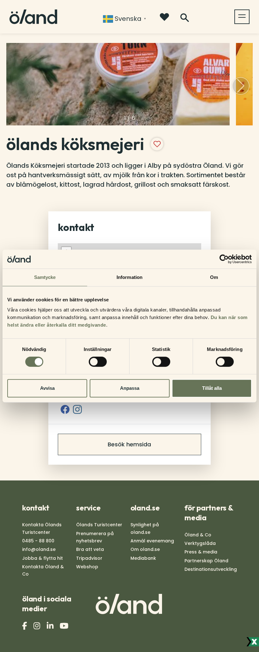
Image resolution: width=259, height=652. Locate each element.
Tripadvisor (89, 558)
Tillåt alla (212, 388)
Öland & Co (197, 535)
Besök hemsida (129, 444)
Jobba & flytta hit (42, 558)
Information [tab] (129, 277)
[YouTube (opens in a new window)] (65, 626)
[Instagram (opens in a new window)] (37, 626)
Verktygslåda (200, 543)
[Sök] (184, 18)
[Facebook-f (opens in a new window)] (25, 626)
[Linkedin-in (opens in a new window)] (51, 626)
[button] (241, 86)
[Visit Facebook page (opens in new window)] (65, 409)
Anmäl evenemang (152, 541)
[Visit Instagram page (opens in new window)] (77, 409)
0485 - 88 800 (38, 541)
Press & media (200, 552)
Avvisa (47, 388)
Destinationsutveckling (210, 569)
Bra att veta (90, 549)
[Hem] (33, 16)
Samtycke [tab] (45, 277)
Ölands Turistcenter (99, 525)
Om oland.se (145, 549)
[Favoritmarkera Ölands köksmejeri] (157, 144)
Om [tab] (214, 277)
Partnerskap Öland (206, 561)
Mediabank (143, 558)
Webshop (87, 567)
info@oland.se (39, 549)
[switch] (98, 362)
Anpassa (129, 388)
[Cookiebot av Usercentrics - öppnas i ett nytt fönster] (224, 259)
